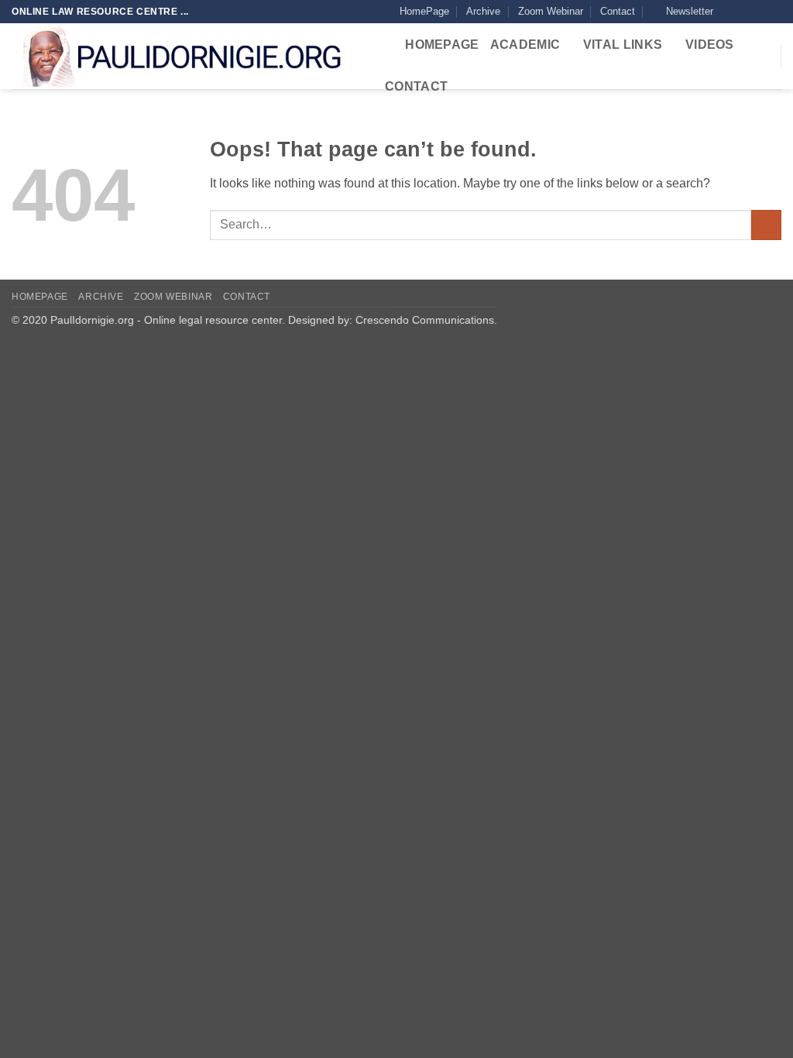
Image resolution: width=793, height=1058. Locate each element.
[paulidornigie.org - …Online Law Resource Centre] (184, 56)
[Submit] (766, 225)
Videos (709, 44)
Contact (617, 11)
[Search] (386, 45)
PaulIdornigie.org (92, 320)
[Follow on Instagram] (744, 11)
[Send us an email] (773, 11)
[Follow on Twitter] (759, 11)
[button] (682, 11)
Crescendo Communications (424, 320)
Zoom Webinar (550, 11)
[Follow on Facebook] (729, 11)
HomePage (424, 11)
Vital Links (623, 44)
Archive (483, 11)
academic (525, 44)
